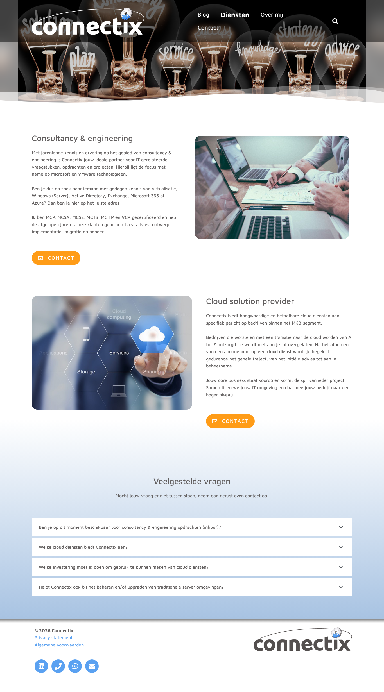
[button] (335, 21)
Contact (208, 27)
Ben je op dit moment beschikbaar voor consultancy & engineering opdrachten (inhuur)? (130, 527)
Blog (203, 14)
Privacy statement (54, 637)
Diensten (235, 15)
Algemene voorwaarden (59, 644)
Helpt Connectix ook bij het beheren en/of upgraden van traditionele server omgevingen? (131, 586)
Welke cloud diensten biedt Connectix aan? (83, 547)
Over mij (272, 14)
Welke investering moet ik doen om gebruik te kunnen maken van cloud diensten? (124, 567)
